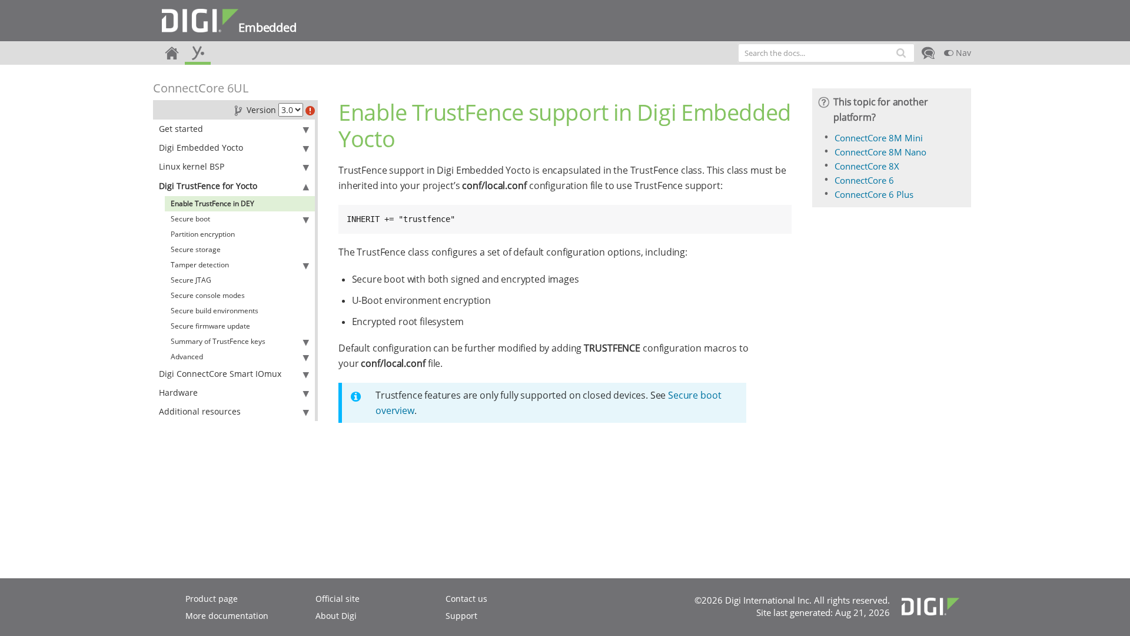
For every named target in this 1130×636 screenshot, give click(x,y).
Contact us (466, 598)
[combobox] (826, 53)
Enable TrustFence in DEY (212, 203)
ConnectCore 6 (864, 180)
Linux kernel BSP (191, 166)
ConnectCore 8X (867, 166)
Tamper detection (200, 265)
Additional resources (200, 411)
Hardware (178, 392)
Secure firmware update (210, 326)
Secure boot (190, 219)
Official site (337, 598)
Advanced (187, 357)
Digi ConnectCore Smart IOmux (220, 373)
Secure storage (196, 249)
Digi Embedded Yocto (201, 147)
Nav (962, 52)
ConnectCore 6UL (200, 88)
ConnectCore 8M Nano (880, 152)
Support (461, 615)
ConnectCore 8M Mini (879, 138)
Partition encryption (203, 234)
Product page (211, 598)
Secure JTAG (191, 280)
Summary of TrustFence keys (218, 341)
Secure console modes (208, 295)
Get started (181, 128)
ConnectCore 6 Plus (874, 194)
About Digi (336, 615)
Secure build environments (214, 311)
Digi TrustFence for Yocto (208, 185)
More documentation (226, 615)
